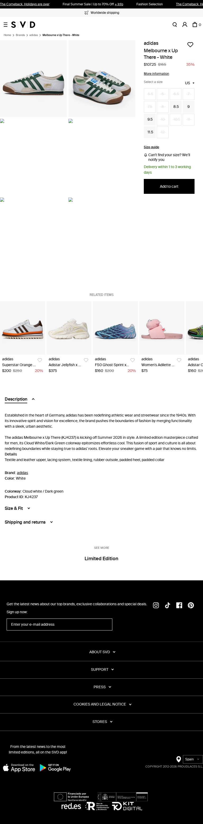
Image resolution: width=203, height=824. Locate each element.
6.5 (176, 94)
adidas (33, 35)
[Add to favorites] (190, 44)
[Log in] (185, 25)
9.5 (150, 119)
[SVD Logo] (23, 24)
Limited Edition (101, 558)
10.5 (177, 119)
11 (188, 119)
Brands (20, 35)
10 (163, 119)
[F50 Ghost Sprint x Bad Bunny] (115, 328)
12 (162, 132)
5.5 (150, 94)
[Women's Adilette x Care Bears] (161, 328)
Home (7, 35)
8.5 (176, 106)
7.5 (150, 106)
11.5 (150, 132)
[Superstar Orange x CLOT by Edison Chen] (22, 328)
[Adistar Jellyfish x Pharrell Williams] (69, 328)
